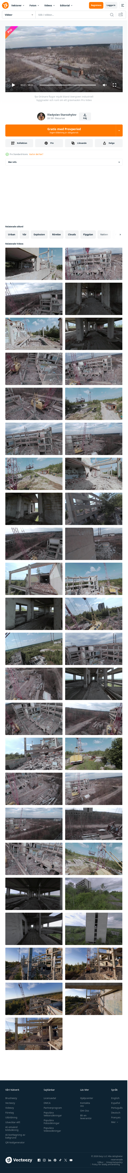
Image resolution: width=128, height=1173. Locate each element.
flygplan (88, 233)
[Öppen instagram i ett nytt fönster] (44, 1158)
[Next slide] (115, 233)
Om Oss (82, 1109)
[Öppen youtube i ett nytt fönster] (71, 1158)
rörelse (56, 233)
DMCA (46, 1101)
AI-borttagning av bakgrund (15, 1135)
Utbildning (11, 1116)
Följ (85, 118)
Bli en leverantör (84, 1115)
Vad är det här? (36, 154)
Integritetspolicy (112, 1160)
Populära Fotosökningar (51, 1120)
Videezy (9, 1106)
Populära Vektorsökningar (52, 1113)
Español (113, 1101)
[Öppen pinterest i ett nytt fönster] (55, 1158)
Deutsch (113, 1111)
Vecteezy (10, 1101)
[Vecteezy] (5, 5)
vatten (104, 233)
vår (24, 233)
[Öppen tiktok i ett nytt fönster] (60, 1158)
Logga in (111, 5)
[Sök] (112, 15)
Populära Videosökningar (51, 1128)
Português (114, 1106)
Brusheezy (11, 1096)
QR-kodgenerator (15, 1140)
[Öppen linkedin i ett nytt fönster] (49, 1158)
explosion (39, 233)
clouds (72, 233)
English (113, 1096)
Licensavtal (49, 1096)
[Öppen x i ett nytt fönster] (65, 1158)
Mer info (12, 160)
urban (11, 233)
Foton (33, 5)
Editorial (65, 5)
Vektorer (16, 5)
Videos (48, 5)
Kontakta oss (83, 1103)
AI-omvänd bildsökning (11, 1127)
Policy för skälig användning (103, 1162)
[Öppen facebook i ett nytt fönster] (39, 1158)
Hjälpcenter (85, 1096)
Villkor (98, 1160)
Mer (111, 1120)
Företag (9, 1111)
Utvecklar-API (12, 1120)
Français (113, 1116)
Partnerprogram (52, 1106)
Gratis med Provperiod (64, 130)
